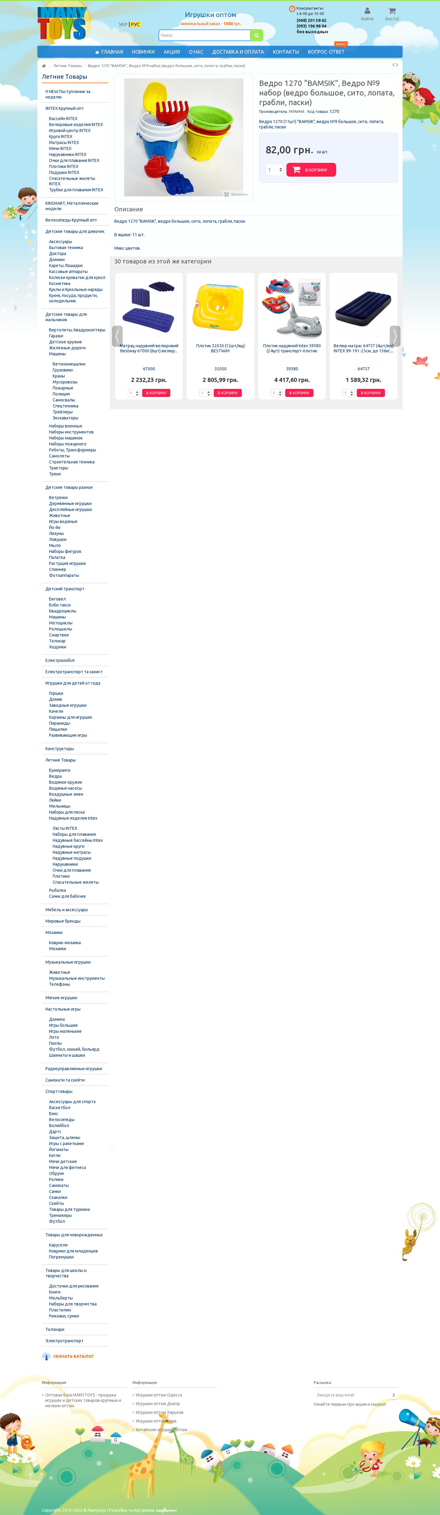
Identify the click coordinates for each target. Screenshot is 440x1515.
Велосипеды (62, 1119)
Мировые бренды (63, 921)
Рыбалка (57, 890)
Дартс (55, 1131)
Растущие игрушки (67, 563)
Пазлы (55, 1043)
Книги (54, 1292)
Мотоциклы (60, 623)
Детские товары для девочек (74, 231)
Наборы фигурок (65, 551)
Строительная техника (72, 461)
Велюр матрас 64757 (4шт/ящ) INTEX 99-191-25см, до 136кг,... (364, 348)
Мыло (55, 545)
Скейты (56, 1203)
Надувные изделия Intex (73, 818)
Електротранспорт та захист (74, 671)
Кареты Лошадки (66, 265)
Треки (55, 473)
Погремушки (61, 1257)
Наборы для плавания (74, 834)
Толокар (57, 641)
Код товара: (318, 111)
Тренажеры (60, 1215)
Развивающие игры (68, 735)
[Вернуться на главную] (43, 66)
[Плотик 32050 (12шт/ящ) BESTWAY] (220, 308)
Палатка (57, 557)
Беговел (57, 599)
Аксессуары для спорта (72, 1101)
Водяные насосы (65, 788)
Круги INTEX (60, 136)
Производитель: (273, 111)
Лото (54, 1037)
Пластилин (60, 1310)
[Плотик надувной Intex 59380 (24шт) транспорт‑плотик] (292, 308)
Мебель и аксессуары (66, 909)
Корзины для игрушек (70, 717)
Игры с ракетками (66, 1143)
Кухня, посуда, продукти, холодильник (73, 298)
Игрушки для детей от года (72, 683)
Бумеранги (59, 770)
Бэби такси (60, 605)
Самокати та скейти (65, 1080)
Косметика (59, 283)
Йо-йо (54, 527)
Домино (57, 1019)
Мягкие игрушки (61, 997)
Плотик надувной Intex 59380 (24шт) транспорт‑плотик (292, 348)
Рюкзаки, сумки (64, 1316)
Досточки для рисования (73, 1286)
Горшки (56, 693)
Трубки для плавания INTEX (76, 189)
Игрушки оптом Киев (156, 1421)
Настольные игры (63, 1009)
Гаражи (56, 335)
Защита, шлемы (64, 1137)
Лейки (55, 800)
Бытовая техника (66, 247)
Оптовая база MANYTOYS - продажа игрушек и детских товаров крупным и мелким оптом (83, 1400)
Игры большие (63, 1025)
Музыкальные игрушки (68, 962)
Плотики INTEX (63, 166)
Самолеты (59, 456)
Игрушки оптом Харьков (159, 1412)
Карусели (58, 1245)
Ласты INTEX (65, 828)
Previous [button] (117, 336)
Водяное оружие (65, 782)
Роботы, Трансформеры (72, 450)
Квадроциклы (62, 611)
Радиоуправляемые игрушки (73, 1068)
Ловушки (57, 539)
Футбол (57, 1221)
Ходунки (57, 646)
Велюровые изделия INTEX (76, 124)
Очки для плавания (72, 870)
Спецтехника (65, 406)
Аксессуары (60, 241)
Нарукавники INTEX (68, 154)
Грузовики (63, 370)
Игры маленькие (65, 1031)
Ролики (56, 1179)
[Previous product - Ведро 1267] (393, 64)
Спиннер (57, 569)
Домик (55, 699)
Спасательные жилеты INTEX (72, 181)
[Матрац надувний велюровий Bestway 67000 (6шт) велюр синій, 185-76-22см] (149, 308)
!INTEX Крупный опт (64, 108)
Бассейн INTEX (63, 118)
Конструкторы (59, 748)
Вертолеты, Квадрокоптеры (77, 329)
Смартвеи (59, 635)
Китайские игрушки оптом (161, 1429)
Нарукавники (65, 864)
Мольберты (61, 1298)
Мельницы (59, 806)
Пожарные (63, 388)
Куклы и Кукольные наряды (76, 289)
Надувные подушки (72, 858)
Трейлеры (63, 412)
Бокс (53, 1113)
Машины (57, 353)
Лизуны (56, 533)
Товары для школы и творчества (66, 1273)
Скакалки (58, 1197)
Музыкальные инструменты (77, 978)
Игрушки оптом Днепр (158, 1403)
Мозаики (54, 932)
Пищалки (58, 729)
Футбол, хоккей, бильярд (74, 1049)
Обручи (56, 1173)
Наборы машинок (66, 438)
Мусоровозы (65, 382)
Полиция (61, 394)
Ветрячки (58, 497)
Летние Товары (60, 760)
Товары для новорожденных (74, 1234)
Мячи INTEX (60, 148)
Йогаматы (59, 1149)
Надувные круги (68, 846)
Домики (57, 259)
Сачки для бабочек (67, 896)
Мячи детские (63, 1161)
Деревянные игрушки (70, 503)
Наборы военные (65, 426)
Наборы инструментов (71, 432)
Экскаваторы (65, 417)
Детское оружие (65, 341)
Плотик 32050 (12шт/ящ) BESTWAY (220, 348)
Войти (367, 18)
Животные (59, 515)
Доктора (57, 253)
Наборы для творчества (73, 1304)
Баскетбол (59, 1107)
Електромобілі (60, 660)
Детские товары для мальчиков (66, 317)
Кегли (54, 1155)
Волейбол (59, 1125)
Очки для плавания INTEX (74, 160)
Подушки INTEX (64, 172)
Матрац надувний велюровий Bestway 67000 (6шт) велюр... (149, 348)
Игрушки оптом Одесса (159, 1395)
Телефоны (59, 984)
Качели (56, 711)
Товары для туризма (69, 1209)
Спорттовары (58, 1091)
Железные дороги (67, 347)
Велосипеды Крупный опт (71, 220)
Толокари (54, 1329)
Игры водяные (63, 521)
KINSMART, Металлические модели (71, 206)
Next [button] (395, 336)
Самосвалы (64, 400)
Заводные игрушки (68, 705)
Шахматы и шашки (67, 1055)
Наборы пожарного (68, 444)
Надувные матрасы (72, 852)
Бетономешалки (69, 364)
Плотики (61, 876)
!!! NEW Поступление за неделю (67, 94)
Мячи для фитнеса (67, 1167)
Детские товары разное (69, 487)
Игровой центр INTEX (70, 130)
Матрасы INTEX (64, 142)
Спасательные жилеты (76, 882)
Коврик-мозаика (65, 942)
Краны (59, 376)
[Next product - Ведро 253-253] (397, 64)
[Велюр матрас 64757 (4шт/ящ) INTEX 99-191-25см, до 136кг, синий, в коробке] (363, 308)
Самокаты (59, 1185)
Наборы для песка (67, 812)
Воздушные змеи (66, 794)
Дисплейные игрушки (70, 509)
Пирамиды (59, 723)
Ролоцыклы (60, 629)
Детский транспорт (64, 588)
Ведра (55, 776)
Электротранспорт (64, 1340)
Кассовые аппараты (68, 271)
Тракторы (58, 467)
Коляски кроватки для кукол (77, 277)
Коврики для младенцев (73, 1251)
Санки (55, 1191)
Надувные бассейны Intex (78, 840)
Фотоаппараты (64, 575)
